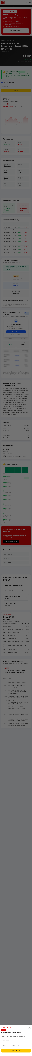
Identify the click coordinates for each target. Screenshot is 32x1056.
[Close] (16, 528)
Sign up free (16, 1050)
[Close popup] (29, 1027)
